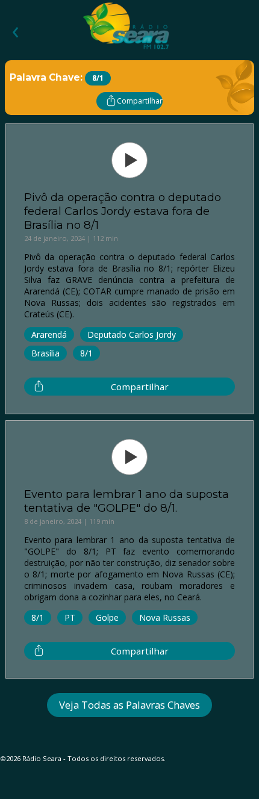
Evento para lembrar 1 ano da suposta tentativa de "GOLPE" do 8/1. (126, 501)
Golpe (107, 617)
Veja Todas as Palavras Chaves (129, 705)
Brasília (45, 353)
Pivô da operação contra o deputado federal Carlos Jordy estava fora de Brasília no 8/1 (122, 211)
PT (69, 617)
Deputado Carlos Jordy (131, 334)
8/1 (86, 353)
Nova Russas (164, 617)
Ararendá (49, 334)
